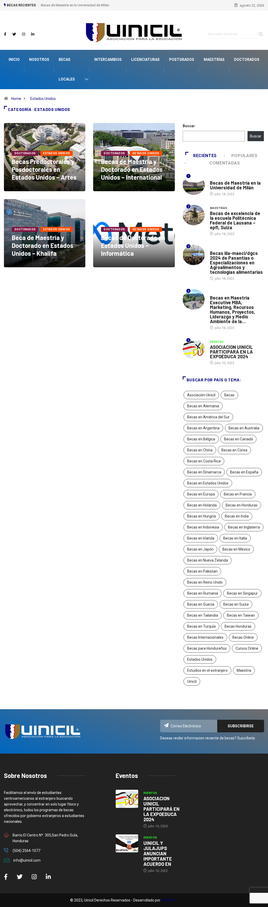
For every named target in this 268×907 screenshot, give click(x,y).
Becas (229, 395)
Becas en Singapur (242, 593)
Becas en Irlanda (200, 538)
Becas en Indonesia (203, 527)
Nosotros (39, 59)
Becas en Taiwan (241, 615)
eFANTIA (168, 900)
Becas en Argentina (203, 428)
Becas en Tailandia (202, 615)
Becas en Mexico (236, 549)
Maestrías (214, 59)
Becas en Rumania (202, 593)
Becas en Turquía (201, 626)
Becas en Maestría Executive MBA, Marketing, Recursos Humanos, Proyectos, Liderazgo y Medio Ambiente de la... (232, 309)
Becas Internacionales (205, 637)
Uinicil (192, 681)
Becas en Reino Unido (205, 582)
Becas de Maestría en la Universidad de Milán (75, 5)
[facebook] (5, 34)
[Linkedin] (32, 34)
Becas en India (237, 516)
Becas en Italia (235, 538)
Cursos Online (247, 648)
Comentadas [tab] (224, 163)
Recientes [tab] (205, 155)
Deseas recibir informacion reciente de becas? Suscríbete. (208, 738)
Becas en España (244, 472)
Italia (214, 177)
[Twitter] (14, 34)
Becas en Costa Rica (204, 461)
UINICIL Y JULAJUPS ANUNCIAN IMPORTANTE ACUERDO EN (157, 853)
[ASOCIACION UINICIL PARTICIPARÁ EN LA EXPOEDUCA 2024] (127, 799)
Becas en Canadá (238, 439)
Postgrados (181, 59)
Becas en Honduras (242, 505)
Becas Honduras (238, 626)
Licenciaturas (145, 59)
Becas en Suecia (200, 604)
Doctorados (246, 59)
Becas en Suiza (236, 604)
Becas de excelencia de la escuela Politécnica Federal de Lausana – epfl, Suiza (235, 220)
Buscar (189, 126)
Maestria (244, 670)
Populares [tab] (244, 155)
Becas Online (243, 637)
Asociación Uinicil (201, 395)
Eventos (217, 342)
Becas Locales (67, 69)
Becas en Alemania (203, 406)
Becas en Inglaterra (244, 527)
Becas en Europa (201, 494)
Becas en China (200, 450)
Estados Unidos (43, 99)
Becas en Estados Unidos (207, 483)
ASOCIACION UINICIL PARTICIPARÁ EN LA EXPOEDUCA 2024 (231, 351)
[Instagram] (23, 34)
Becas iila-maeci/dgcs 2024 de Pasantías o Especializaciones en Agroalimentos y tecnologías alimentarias (236, 262)
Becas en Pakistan (202, 571)
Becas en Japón (200, 549)
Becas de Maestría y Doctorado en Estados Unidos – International (132, 169)
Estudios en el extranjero (207, 670)
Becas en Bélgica (201, 439)
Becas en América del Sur (208, 417)
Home (16, 99)
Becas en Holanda (202, 505)
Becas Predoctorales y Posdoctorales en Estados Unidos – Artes (44, 169)
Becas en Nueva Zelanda (207, 560)
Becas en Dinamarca (204, 472)
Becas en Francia (238, 494)
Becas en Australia (243, 428)
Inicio (14, 59)
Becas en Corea (234, 450)
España (216, 292)
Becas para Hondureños (207, 648)
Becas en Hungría (201, 516)
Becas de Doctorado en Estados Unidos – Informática (133, 245)
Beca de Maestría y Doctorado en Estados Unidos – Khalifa (42, 245)
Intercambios (108, 59)
